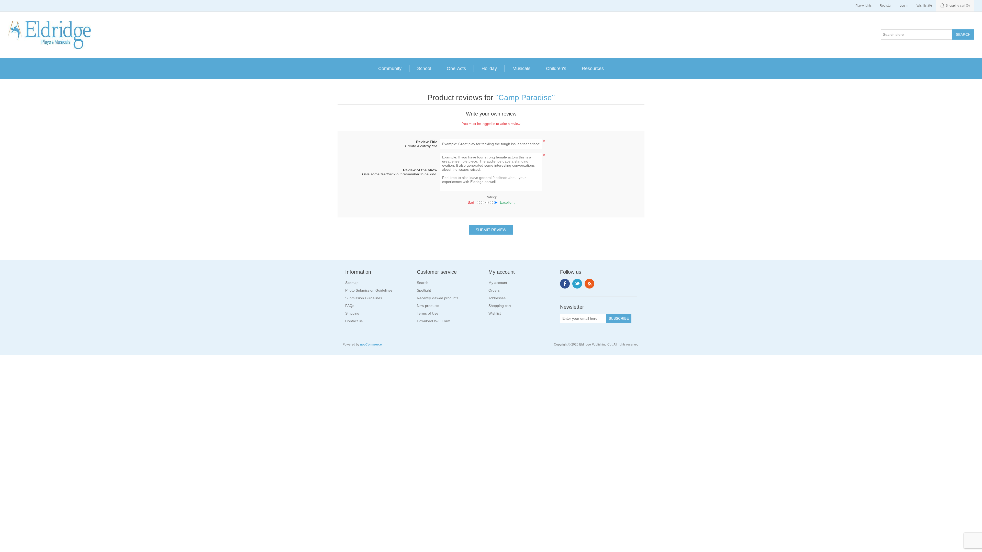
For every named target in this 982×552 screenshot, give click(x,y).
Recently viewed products (437, 298)
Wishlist (494, 313)
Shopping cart (499, 306)
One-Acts (456, 68)
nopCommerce (371, 344)
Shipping (352, 313)
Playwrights (863, 5)
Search (422, 283)
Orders (494, 290)
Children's (556, 68)
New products (428, 306)
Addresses (497, 298)
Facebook (565, 284)
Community (389, 68)
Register (885, 5)
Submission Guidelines (363, 298)
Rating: (491, 197)
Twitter (577, 284)
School (424, 68)
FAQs (349, 306)
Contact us (354, 321)
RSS (589, 284)
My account (497, 283)
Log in (904, 5)
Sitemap (352, 283)
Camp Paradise (525, 97)
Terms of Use (427, 313)
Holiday (489, 68)
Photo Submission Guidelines (369, 290)
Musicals (521, 68)
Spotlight (424, 290)
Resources (593, 68)
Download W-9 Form (433, 321)
